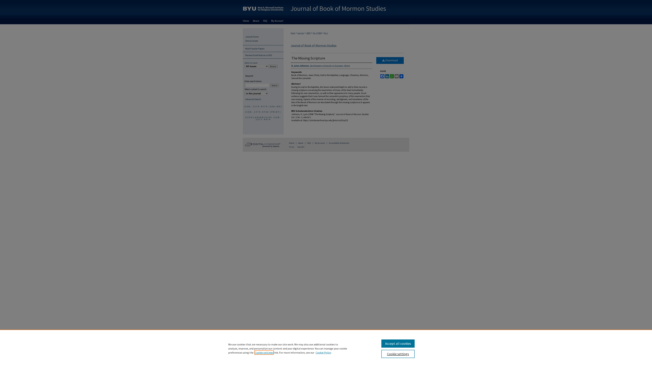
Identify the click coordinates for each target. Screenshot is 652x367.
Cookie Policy (323, 352)
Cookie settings (264, 352)
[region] (326, 348)
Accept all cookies (398, 343)
